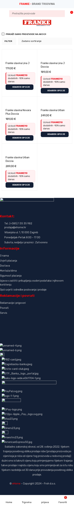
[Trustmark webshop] (27, 319)
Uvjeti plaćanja (8, 260)
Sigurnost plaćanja (11, 275)
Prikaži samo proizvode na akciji (26, 34)
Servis (3, 312)
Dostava (5, 265)
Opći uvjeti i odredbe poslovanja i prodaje (23, 289)
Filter (8, 41)
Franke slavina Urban (53, 110)
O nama (4, 255)
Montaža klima (8, 270)
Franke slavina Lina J (17, 63)
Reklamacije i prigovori (13, 302)
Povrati (4, 307)
